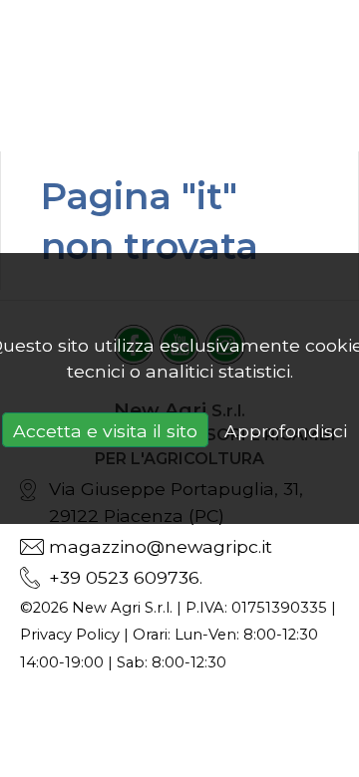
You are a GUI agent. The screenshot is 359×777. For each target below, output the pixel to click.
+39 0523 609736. (125, 577)
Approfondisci (285, 430)
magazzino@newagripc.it (160, 546)
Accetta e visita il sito (105, 430)
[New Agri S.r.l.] (179, 75)
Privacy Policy (70, 635)
